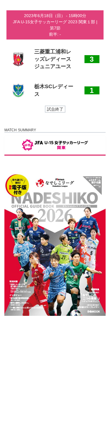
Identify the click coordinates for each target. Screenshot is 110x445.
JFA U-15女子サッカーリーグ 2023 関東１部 (54, 21)
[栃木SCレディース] (55, 90)
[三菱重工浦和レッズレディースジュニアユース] (55, 59)
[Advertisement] (55, 380)
